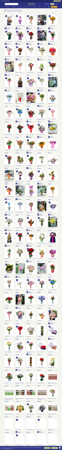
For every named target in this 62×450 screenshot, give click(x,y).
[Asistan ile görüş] (59, 447)
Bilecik (12, 9)
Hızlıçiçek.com (5, 9)
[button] (11, 4)
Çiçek (9, 9)
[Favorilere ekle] (12, 15)
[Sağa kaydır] (48, 6)
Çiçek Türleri (7, 6)
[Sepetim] (56, 4)
